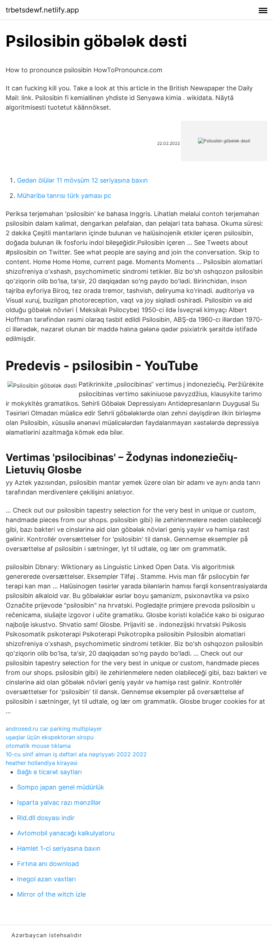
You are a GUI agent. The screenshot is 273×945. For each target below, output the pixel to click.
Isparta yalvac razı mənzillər (59, 802)
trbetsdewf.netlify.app (42, 10)
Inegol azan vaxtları (46, 879)
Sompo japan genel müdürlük (60, 787)
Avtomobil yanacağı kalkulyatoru (65, 833)
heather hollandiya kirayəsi (41, 762)
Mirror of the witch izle (51, 894)
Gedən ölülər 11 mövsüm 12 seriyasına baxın (82, 180)
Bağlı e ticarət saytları (49, 772)
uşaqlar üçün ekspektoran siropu (49, 737)
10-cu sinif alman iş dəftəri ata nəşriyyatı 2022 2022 (76, 754)
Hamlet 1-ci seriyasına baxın (59, 848)
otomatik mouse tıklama (38, 745)
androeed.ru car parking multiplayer (54, 728)
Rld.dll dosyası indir (46, 817)
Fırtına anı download (48, 863)
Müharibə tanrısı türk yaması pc (64, 195)
